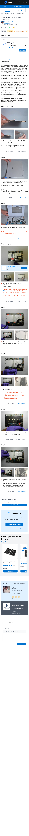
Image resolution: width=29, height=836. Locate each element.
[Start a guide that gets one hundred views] (19, 597)
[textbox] (14, 637)
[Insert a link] (11, 631)
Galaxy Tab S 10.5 (21, 13)
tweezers (9, 285)
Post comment (21, 644)
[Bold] (4, 631)
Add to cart (22, 50)
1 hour (4, 31)
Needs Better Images (20, 31)
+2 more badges (15, 598)
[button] (19, 2)
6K (3, 27)
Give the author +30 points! (15, 524)
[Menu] (2, 2)
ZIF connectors (7, 291)
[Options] (2, 13)
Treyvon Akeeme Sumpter (10, 21)
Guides (7, 10)
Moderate (11, 31)
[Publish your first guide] (13, 597)
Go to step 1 (5, 59)
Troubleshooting (15, 10)
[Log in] (26, 2)
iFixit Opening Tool (12, 43)
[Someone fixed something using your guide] (16, 597)
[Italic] (6, 631)
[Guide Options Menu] (27, 10)
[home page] (9, 2)
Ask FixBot (10, 151)
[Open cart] (23, 2)
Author (5, 583)
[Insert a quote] (14, 631)
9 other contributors (21, 583)
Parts (2, 10)
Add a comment (14, 498)
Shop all (3, 542)
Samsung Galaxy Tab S (10, 13)
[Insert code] (9, 631)
